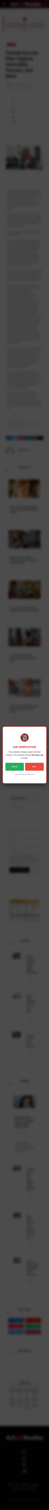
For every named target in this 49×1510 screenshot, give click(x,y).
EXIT (34, 767)
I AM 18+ (14, 767)
